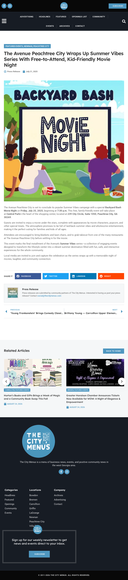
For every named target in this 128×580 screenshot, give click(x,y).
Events (50, 26)
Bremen (70, 390)
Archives (64, 26)
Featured (61, 17)
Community (99, 17)
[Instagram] (9, 5)
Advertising (26, 17)
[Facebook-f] (4, 5)
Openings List (79, 17)
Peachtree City (41, 46)
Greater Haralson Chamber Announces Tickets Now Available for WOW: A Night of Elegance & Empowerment (93, 398)
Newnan (28, 46)
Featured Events (14, 46)
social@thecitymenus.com (49, 296)
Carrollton (10, 390)
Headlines (44, 17)
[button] (123, 21)
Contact (80, 26)
